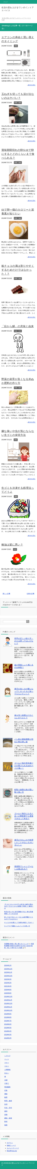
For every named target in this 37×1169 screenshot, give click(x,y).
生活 (15, 549)
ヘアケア (7, 1056)
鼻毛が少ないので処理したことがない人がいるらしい (23, 842)
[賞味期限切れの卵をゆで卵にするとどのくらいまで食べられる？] (18, 181)
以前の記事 (30, 593)
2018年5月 (7, 1028)
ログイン (10, 1143)
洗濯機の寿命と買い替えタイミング (16, 944)
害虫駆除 (7, 1087)
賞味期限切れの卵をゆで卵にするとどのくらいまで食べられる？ (17, 154)
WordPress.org (12, 1151)
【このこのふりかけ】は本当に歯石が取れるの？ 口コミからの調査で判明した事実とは (18, 906)
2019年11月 (8, 1000)
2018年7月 (7, 1021)
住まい (6, 1073)
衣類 (5, 1114)
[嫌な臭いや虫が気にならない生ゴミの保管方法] (18, 460)
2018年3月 (7, 1034)
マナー (6, 1063)
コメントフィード (13, 1148)
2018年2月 (7, 1038)
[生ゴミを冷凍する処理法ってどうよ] (18, 516)
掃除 (16, 46)
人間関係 (7, 1069)
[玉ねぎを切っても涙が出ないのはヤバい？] (18, 122)
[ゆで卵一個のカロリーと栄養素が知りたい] (18, 238)
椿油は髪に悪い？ (12, 544)
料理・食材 (18, 102)
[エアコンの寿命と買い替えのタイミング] (18, 66)
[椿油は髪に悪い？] (18, 565)
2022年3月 (7, 979)
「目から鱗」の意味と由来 (17, 326)
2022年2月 (7, 983)
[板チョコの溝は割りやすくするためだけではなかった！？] (18, 298)
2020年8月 (7, 993)
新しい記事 (6, 593)
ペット (6, 1059)
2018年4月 (7, 1031)
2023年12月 (8, 969)
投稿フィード (11, 1145)
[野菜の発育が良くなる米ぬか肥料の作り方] (18, 403)
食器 (5, 1125)
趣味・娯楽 (8, 1118)
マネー (6, 1066)
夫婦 (5, 1080)
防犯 (5, 1121)
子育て (6, 1083)
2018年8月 (7, 1017)
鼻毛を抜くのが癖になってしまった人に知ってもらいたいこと (23, 691)
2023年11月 (8, 972)
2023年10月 (8, 976)
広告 (5, 1090)
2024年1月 (7, 965)
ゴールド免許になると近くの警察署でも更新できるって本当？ (23, 816)
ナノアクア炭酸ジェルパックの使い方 (17, 926)
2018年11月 (8, 1007)
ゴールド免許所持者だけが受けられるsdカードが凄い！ (23, 765)
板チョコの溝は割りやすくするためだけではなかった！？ (17, 269)
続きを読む (32, 85)
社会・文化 (18, 331)
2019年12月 (8, 996)
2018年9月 (7, 1014)
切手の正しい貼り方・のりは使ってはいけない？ (23, 641)
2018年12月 (8, 1003)
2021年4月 (7, 986)
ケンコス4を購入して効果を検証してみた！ (19, 922)
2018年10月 (8, 1010)
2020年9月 (7, 989)
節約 (5, 1111)
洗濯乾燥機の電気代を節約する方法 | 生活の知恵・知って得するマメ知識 (19, 945)
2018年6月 (7, 1024)
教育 (5, 1097)
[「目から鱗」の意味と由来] (18, 351)
